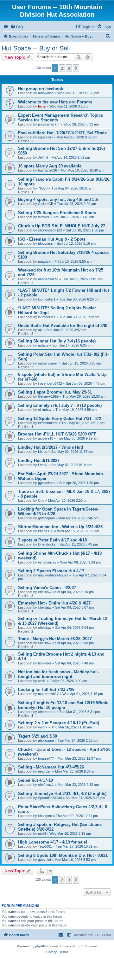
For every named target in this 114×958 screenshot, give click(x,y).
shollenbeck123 (50, 230)
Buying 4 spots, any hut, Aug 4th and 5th (58, 199)
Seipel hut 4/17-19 (35, 780)
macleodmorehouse (53, 575)
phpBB (40, 946)
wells (42, 681)
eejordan (44, 771)
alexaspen (46, 740)
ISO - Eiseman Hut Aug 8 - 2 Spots (52, 239)
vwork (43, 727)
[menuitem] (16, 27)
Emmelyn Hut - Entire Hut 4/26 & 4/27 (54, 603)
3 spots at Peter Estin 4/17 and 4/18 (52, 540)
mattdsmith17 (48, 694)
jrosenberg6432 (50, 383)
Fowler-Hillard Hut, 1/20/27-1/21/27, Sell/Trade (62, 133)
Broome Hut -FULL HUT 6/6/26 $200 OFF (57, 434)
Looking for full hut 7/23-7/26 (46, 689)
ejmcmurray (47, 562)
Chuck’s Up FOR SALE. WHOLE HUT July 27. (62, 226)
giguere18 (45, 438)
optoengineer (48, 363)
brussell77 (46, 758)
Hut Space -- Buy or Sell (36, 48)
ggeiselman (46, 483)
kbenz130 (45, 531)
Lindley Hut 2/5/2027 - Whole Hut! (50, 447)
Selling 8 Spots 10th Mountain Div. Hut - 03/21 (63, 855)
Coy (41, 500)
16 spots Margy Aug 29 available (49, 166)
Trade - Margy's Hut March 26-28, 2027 (55, 638)
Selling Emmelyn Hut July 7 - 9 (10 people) (60, 405)
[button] (76, 68)
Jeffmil (43, 157)
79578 (43, 188)
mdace (43, 345)
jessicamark (47, 124)
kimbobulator (48, 423)
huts (42, 106)
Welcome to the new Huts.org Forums (55, 102)
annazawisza (48, 279)
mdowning (46, 93)
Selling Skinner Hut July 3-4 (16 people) (57, 341)
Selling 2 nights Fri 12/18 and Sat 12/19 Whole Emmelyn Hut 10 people (63, 705)
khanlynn (45, 816)
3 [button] (69, 68)
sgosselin (45, 137)
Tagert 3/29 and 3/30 (37, 736)
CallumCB (45, 204)
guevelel (44, 860)
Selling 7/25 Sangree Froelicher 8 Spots (57, 212)
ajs (40, 330)
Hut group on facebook (40, 88)
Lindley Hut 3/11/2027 (39, 460)
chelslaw (44, 592)
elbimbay (45, 410)
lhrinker (43, 217)
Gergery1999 (48, 396)
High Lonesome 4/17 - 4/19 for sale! (52, 842)
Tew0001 (45, 846)
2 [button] (62, 68)
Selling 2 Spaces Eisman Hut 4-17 (51, 571)
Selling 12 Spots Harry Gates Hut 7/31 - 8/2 (59, 418)
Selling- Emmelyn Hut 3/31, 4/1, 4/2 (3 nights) (62, 793)
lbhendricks (47, 544)
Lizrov (43, 451)
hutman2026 (47, 170)
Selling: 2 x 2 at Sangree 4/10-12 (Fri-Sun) (58, 723)
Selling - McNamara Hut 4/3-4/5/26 (51, 767)
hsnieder (44, 663)
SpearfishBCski (50, 798)
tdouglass (45, 243)
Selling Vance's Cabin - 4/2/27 (47, 587)
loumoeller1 (46, 299)
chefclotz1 (46, 784)
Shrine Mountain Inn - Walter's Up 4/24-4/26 (60, 526)
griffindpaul (46, 518)
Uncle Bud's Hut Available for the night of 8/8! (62, 325)
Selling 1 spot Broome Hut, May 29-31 (55, 392)
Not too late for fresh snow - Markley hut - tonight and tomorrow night (58, 674)
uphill (42, 833)
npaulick (44, 261)
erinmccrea (46, 712)
